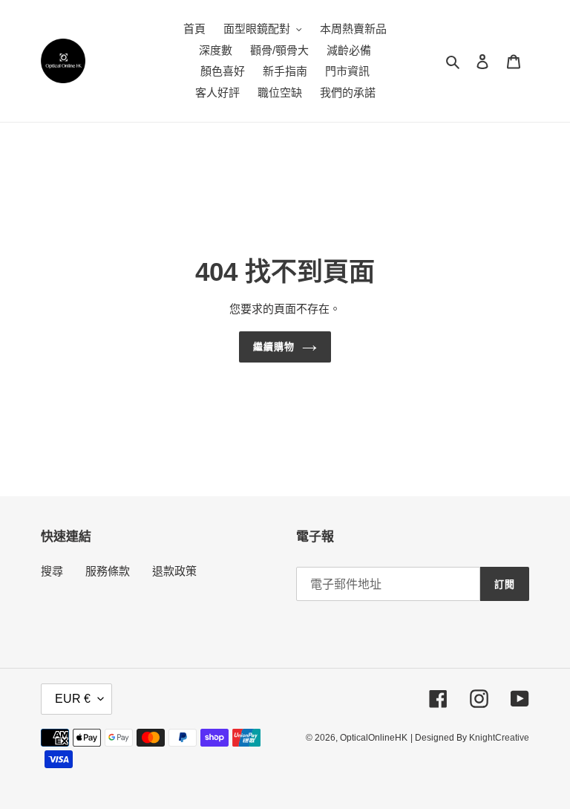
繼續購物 (274, 346)
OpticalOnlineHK (373, 737)
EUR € (73, 698)
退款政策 (174, 571)
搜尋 (52, 571)
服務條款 (107, 571)
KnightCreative (499, 737)
